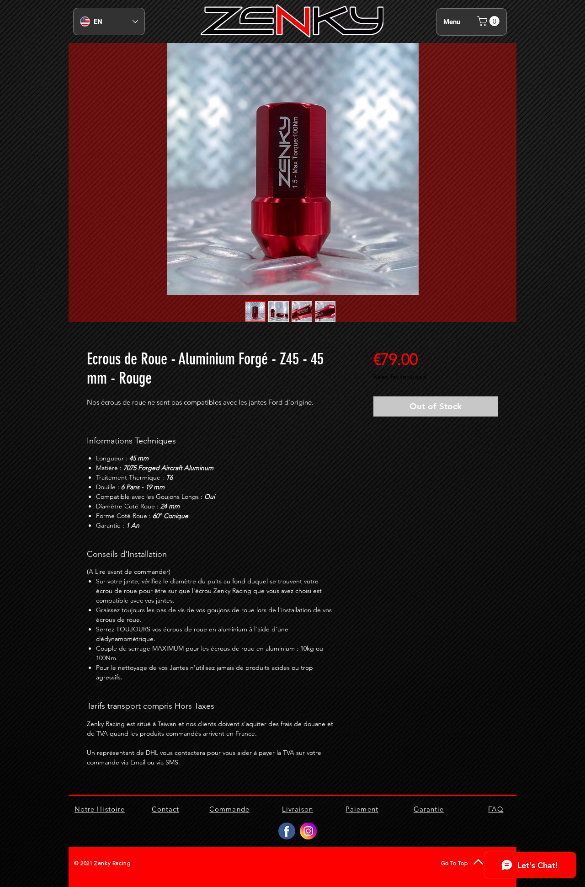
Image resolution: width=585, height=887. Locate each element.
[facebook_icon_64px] (286, 831)
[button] (489, 21)
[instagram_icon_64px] (308, 831)
